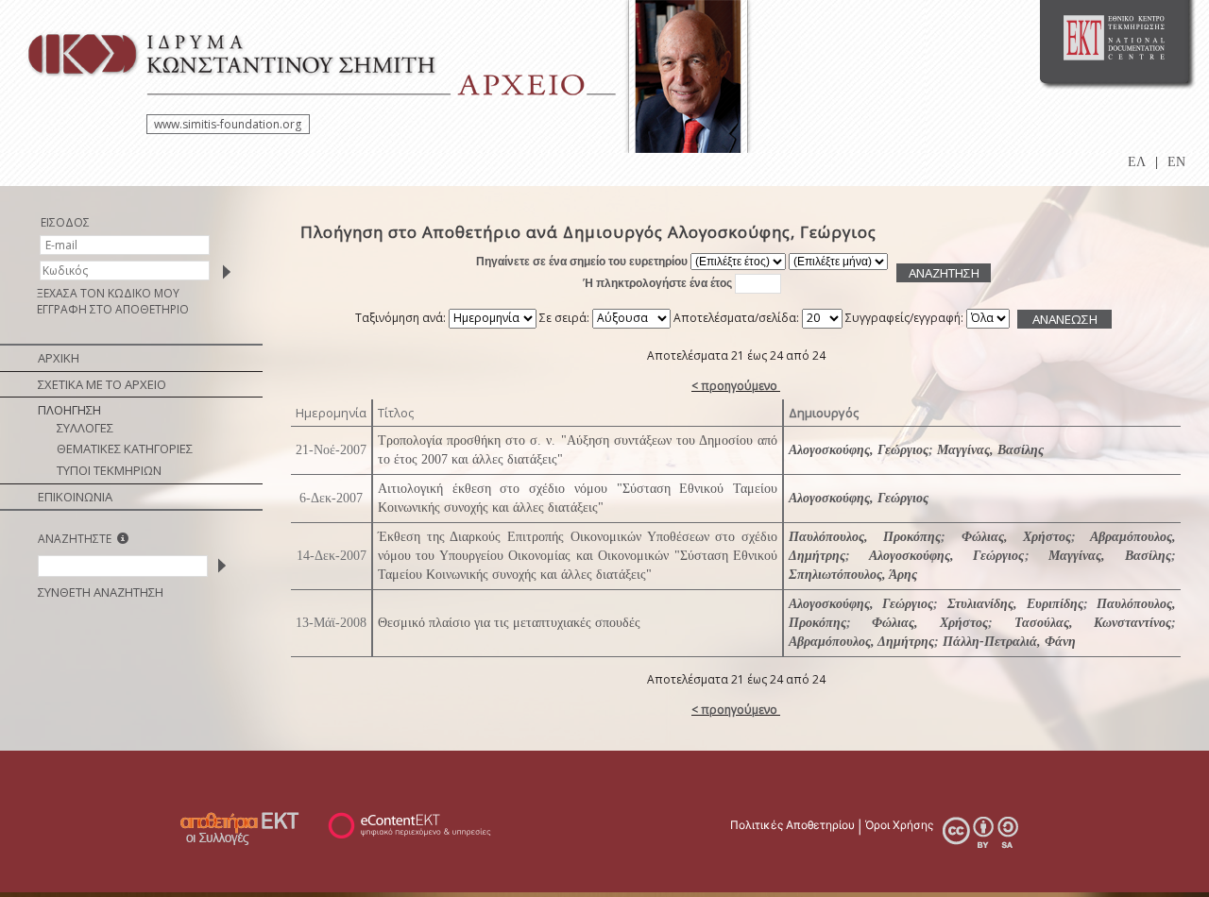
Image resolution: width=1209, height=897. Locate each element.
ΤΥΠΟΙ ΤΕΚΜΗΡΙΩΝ (109, 470)
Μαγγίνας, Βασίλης (990, 450)
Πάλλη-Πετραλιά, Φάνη (1009, 642)
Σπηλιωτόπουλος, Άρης (853, 574)
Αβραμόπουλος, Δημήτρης (861, 642)
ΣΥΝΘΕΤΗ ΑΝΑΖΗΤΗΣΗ (100, 592)
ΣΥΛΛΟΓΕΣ (85, 427)
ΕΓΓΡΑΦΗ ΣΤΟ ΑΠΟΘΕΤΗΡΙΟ (113, 309)
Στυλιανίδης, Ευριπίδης (1015, 604)
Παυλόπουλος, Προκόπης (865, 537)
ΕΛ (1137, 162)
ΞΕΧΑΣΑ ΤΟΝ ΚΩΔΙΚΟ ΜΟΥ (108, 293)
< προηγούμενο (734, 386)
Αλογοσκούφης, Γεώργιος (858, 450)
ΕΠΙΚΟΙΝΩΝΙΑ (75, 496)
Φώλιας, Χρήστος (1016, 537)
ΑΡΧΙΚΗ (58, 357)
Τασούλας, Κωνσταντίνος (1093, 623)
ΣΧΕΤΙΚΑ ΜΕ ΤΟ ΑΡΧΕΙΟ (102, 384)
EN (1176, 162)
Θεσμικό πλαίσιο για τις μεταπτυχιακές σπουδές (509, 623)
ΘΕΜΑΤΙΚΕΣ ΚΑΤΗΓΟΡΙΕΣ (125, 448)
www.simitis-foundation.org (227, 124)
